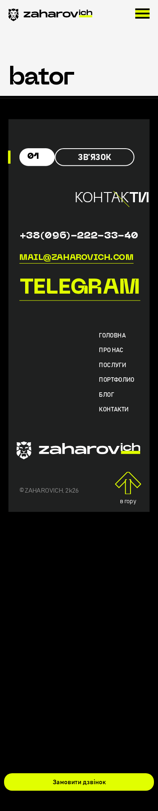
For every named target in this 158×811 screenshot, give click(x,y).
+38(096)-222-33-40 (79, 235)
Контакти (113, 410)
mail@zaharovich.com (76, 258)
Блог (106, 395)
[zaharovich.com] (50, 17)
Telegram (79, 288)
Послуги (112, 365)
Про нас (111, 351)
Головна (112, 336)
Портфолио (116, 380)
